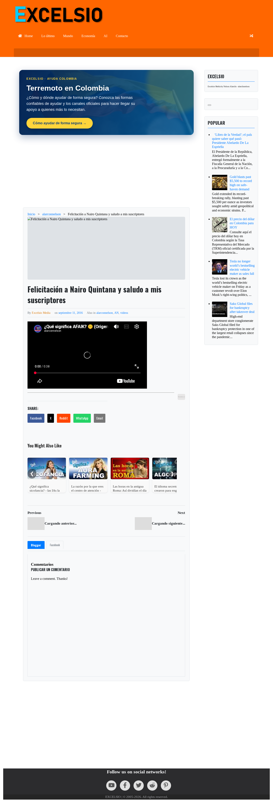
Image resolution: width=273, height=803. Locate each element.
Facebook (36, 418)
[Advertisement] (106, 171)
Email (99, 418)
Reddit (64, 418)
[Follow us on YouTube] (111, 785)
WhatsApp (82, 418)
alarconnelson (104, 312)
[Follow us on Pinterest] (166, 785)
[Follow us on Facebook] (125, 785)
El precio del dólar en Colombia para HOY (242, 223)
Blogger (36, 545)
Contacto (122, 36)
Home (28, 36)
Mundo (68, 36)
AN (116, 312)
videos (124, 312)
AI (105, 36)
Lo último (48, 36)
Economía (88, 36)
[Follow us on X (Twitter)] (139, 785)
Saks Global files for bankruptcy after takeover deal (242, 308)
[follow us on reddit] (152, 785)
